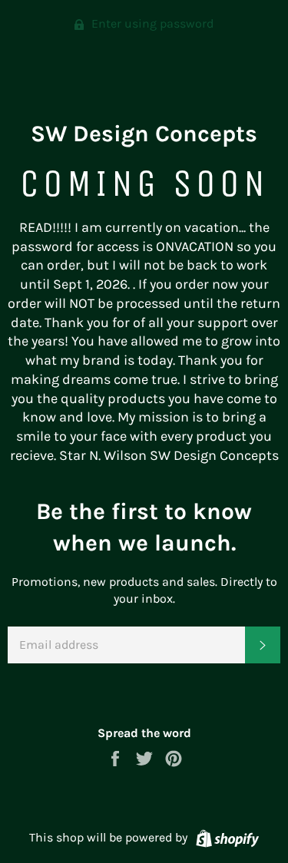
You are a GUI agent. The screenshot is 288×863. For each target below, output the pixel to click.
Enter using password (151, 23)
